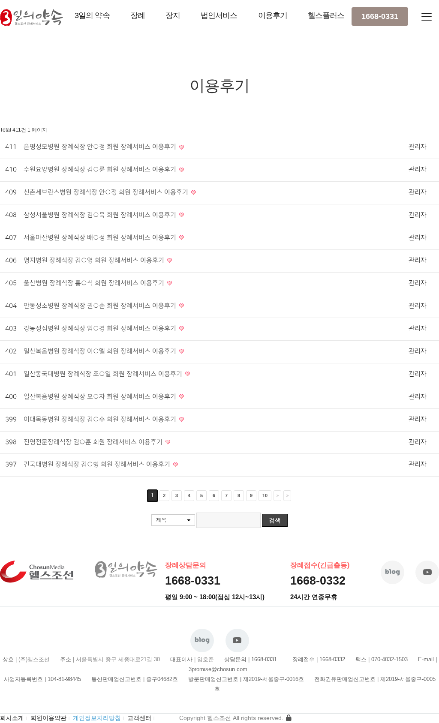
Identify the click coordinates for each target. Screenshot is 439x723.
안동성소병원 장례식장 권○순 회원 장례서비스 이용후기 (101, 306)
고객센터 (139, 717)
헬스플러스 (326, 15)
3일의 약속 (92, 15)
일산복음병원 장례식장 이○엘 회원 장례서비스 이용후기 (101, 351)
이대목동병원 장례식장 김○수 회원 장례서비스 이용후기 (101, 419)
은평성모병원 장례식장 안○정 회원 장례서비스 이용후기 (101, 147)
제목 (161, 520)
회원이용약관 (48, 717)
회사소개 (12, 717)
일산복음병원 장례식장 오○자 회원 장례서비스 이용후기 (101, 396)
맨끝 (287, 495)
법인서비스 (219, 15)
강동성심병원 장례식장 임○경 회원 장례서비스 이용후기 (101, 328)
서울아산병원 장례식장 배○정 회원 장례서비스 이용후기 (101, 237)
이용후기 (272, 15)
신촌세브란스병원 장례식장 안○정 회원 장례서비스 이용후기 (107, 192)
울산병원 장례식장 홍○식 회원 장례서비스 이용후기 (95, 283)
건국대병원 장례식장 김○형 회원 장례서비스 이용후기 (98, 464)
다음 (277, 495)
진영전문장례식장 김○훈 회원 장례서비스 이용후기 (94, 442)
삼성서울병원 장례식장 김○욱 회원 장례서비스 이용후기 (101, 215)
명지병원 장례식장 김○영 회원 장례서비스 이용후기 (95, 260)
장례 (137, 15)
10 (265, 495)
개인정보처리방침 (97, 717)
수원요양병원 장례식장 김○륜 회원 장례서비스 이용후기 (101, 169)
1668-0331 (379, 16)
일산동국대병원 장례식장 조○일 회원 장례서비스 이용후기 (104, 374)
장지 (172, 15)
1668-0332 (318, 580)
